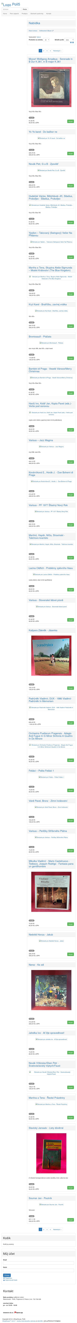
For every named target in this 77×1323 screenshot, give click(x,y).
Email (5, 1260)
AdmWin (40, 1321)
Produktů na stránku (36, 40)
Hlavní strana (33, 31)
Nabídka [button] (34, 23)
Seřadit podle (59, 40)
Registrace (8, 1278)
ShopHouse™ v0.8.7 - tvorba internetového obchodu (19, 1321)
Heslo (5, 1267)
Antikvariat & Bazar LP (46, 31)
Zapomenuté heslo (11, 1280)
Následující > (57, 51)
